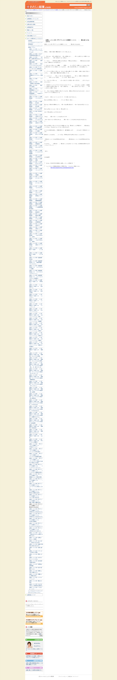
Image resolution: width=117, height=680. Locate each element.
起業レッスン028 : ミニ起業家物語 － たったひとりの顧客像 (36, 152)
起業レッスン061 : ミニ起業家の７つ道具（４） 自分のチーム (36, 286)
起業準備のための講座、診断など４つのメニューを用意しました (34, 656)
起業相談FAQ (30, 27)
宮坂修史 (30, 40)
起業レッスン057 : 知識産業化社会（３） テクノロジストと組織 (36, 267)
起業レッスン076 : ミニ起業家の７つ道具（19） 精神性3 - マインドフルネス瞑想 (36, 359)
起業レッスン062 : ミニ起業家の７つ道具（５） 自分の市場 (36, 291)
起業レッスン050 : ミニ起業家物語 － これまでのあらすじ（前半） (36, 235)
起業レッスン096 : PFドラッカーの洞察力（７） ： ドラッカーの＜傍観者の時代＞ (36, 471)
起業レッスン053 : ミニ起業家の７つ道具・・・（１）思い (36, 250)
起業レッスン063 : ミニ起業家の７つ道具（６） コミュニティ (36, 296)
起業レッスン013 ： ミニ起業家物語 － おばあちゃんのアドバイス (36, 93)
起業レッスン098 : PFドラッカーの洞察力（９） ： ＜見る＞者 (36, 480)
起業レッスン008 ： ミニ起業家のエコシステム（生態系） (36, 75)
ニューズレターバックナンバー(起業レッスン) (52, 9)
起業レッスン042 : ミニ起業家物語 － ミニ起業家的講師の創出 (36, 207)
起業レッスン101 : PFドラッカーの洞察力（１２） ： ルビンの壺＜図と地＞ (36, 496)
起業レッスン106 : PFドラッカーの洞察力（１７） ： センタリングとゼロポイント (36, 525)
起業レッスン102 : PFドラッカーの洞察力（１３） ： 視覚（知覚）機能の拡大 (36, 501)
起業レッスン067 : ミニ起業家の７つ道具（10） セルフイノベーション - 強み (36, 315)
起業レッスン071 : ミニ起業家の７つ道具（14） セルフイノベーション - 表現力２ (36, 334)
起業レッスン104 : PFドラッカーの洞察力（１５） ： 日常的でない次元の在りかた (36, 510)
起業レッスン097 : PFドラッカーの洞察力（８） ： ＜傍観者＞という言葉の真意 (36, 476)
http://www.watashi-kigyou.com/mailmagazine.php (62, 167)
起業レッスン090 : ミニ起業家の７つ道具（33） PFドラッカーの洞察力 (36, 441)
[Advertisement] (66, 24)
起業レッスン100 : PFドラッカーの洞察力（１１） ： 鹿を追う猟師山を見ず (36, 491)
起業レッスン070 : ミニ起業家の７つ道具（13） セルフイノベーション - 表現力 (36, 329)
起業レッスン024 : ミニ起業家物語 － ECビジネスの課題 (36, 134)
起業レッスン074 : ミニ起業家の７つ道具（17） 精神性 (36, 350)
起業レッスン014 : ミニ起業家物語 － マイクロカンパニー (36, 98)
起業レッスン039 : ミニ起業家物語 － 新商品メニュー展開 (36, 196)
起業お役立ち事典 (31, 24)
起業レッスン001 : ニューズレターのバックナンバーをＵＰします (36, 51)
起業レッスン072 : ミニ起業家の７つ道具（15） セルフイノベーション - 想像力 (36, 339)
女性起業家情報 (30, 21)
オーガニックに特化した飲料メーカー (34, 647)
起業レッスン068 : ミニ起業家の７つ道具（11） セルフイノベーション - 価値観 (36, 320)
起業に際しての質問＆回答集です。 (34, 670)
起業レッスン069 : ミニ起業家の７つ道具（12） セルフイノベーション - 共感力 (36, 325)
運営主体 (70, 676)
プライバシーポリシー (62, 676)
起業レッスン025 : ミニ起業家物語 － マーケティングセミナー (36, 139)
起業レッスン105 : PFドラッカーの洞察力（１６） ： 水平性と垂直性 (36, 520)
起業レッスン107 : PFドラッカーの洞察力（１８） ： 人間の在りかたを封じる (36, 529)
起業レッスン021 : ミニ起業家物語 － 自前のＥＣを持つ (36, 123)
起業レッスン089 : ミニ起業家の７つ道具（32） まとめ (36, 436)
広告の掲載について (31, 35)
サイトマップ (75, 676)
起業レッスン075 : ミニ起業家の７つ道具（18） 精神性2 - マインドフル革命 (36, 355)
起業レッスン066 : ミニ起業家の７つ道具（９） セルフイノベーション (36, 310)
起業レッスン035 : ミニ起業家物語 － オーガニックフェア (36, 178)
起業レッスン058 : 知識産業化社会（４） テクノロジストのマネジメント (36, 272)
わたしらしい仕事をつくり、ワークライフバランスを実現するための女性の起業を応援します (73, 1)
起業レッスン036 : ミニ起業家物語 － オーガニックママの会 (36, 183)
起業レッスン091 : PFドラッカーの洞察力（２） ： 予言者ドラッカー (36, 445)
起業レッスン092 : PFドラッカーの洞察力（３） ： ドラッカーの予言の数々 (36, 450)
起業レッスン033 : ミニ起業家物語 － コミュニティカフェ (36, 170)
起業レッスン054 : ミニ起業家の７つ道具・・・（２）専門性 (36, 254)
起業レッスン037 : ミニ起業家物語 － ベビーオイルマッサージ (36, 188)
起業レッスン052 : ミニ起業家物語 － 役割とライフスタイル (36, 245)
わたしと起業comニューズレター (36, 9)
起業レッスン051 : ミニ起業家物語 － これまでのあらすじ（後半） (36, 240)
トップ (27, 9)
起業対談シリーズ (31, 595)
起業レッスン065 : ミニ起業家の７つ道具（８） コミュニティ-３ (36, 305)
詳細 (40, 634)
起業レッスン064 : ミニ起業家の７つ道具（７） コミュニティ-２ (36, 301)
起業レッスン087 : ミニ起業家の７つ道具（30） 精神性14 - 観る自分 (36, 426)
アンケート (29, 33)
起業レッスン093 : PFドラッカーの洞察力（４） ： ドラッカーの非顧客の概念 (36, 455)
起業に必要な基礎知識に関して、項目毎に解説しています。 (34, 664)
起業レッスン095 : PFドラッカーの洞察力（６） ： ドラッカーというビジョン (36, 466)
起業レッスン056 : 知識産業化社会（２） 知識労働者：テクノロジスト (36, 262)
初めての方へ (30, 16)
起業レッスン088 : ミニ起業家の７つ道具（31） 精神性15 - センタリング (36, 431)
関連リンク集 (30, 30)
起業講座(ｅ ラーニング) (32, 18)
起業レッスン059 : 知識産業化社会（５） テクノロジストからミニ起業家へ (36, 277)
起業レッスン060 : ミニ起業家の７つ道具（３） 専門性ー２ (36, 281)
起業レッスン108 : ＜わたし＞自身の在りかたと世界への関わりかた (36, 534)
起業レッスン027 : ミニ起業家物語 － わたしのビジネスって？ (36, 147)
